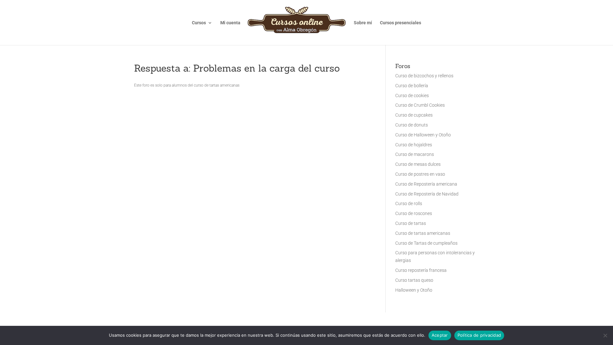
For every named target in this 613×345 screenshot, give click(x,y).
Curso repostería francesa (421, 270)
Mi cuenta (230, 22)
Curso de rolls (408, 203)
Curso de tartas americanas (422, 233)
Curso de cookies (412, 95)
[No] (605, 335)
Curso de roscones (413, 213)
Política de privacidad (479, 335)
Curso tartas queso (414, 280)
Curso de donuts (411, 124)
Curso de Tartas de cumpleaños (426, 243)
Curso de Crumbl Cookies (420, 105)
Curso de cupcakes (414, 115)
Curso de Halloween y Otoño (423, 134)
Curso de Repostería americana (426, 184)
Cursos (199, 22)
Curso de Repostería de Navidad (426, 193)
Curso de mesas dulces (418, 164)
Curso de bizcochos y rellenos (424, 75)
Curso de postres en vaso (420, 174)
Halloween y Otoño (413, 290)
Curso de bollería (411, 85)
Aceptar (440, 335)
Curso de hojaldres (413, 144)
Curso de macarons (414, 154)
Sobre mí (363, 22)
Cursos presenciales (400, 22)
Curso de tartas (410, 223)
